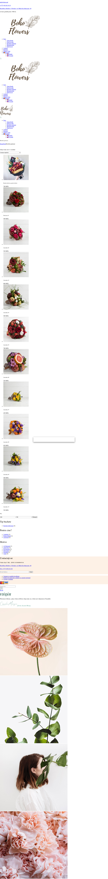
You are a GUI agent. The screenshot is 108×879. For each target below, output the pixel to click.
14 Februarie (6, 546)
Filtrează (35, 517)
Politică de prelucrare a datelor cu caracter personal (16, 578)
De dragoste (6, 549)
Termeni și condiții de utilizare (11, 576)
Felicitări (5, 552)
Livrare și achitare (8, 579)
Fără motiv (6, 550)
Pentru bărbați (7, 536)
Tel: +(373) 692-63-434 (6, 569)
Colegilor (5, 534)
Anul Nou (6, 547)
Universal (6, 537)
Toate (4, 553)
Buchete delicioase (8, 526)
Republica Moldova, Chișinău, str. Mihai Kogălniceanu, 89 (15, 565)
